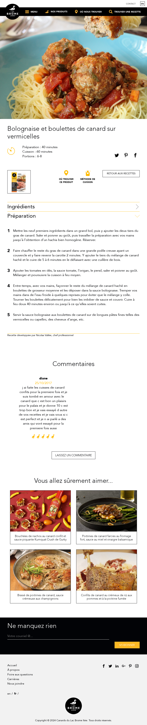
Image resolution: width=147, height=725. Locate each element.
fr (15, 694)
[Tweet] (116, 156)
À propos (13, 670)
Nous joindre (15, 684)
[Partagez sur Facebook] (135, 156)
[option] (43, 409)
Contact (131, 4)
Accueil (12, 665)
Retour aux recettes (121, 173)
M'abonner (127, 645)
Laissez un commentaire (73, 455)
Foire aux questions (20, 674)
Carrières (13, 679)
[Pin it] (126, 156)
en (142, 3)
